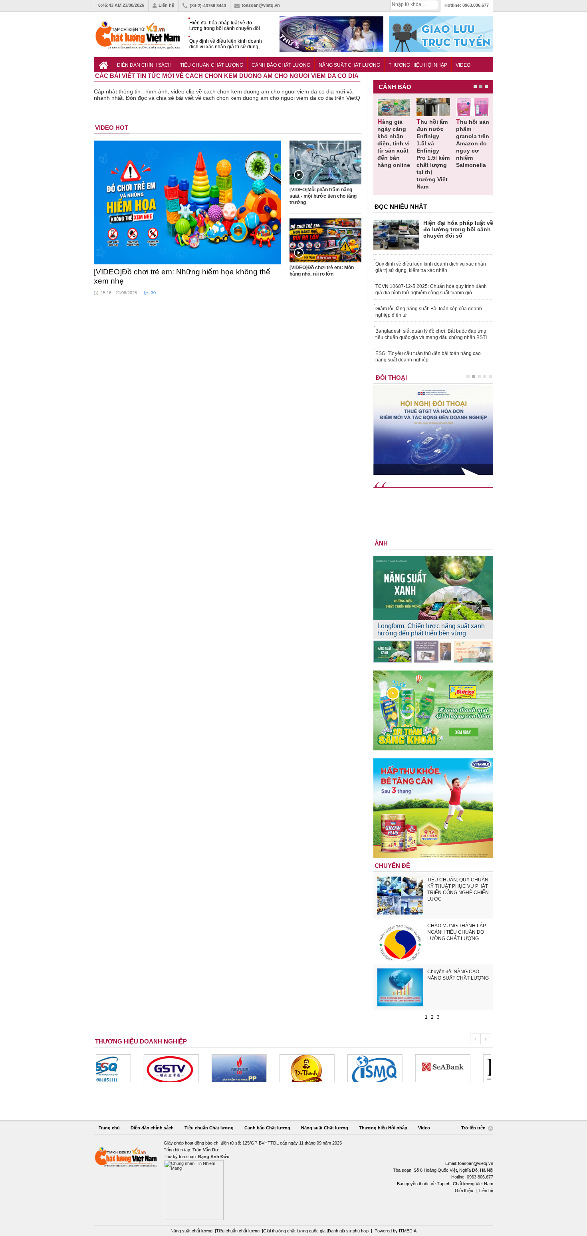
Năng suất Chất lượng (349, 65)
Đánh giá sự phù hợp (348, 1230)
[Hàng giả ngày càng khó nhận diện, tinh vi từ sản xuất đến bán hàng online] (394, 107)
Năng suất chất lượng (191, 1230)
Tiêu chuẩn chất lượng (238, 1230)
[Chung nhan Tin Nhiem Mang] (293, 1180)
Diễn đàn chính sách (144, 65)
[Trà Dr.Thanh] (259, 1068)
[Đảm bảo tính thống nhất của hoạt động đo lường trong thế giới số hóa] (433, 652)
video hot (111, 127)
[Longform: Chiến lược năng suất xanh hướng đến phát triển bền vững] (392, 652)
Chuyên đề (392, 865)
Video (463, 65)
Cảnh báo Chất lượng (281, 65)
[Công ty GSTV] (123, 1068)
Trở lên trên (474, 1128)
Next (485, 1039)
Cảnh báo (395, 86)
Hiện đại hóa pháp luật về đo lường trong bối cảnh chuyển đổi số (224, 26)
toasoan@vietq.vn (261, 5)
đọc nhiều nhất (401, 206)
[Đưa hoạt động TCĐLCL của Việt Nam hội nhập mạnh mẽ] (473, 652)
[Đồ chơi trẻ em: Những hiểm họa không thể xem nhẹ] (188, 202)
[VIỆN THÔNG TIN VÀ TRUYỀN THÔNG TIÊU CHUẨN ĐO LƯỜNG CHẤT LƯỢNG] (327, 1068)
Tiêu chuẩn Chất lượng (211, 65)
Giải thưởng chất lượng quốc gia (295, 1230)
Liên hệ (166, 5)
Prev (475, 1039)
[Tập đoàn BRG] (462, 1068)
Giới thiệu (464, 1190)
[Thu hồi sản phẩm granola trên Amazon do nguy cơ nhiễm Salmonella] (472, 107)
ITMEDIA (407, 1230)
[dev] (191, 1068)
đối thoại (391, 377)
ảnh (381, 543)
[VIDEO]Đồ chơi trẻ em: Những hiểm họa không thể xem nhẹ (182, 276)
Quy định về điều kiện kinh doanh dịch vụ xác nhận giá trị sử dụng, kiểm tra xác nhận (225, 44)
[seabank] (394, 1068)
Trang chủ (109, 1127)
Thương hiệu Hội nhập (418, 65)
